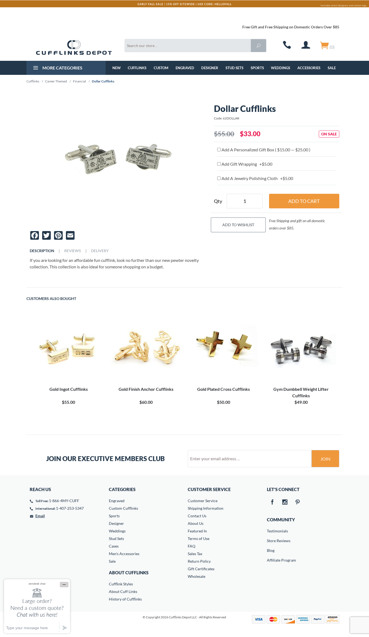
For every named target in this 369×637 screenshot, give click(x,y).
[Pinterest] (297, 502)
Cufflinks (137, 68)
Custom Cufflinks (123, 508)
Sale (332, 68)
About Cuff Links (123, 591)
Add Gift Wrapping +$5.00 (246, 163)
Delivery (100, 251)
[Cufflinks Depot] (73, 47)
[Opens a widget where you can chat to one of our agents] (37, 606)
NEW (116, 68)
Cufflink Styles (121, 584)
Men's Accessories (124, 553)
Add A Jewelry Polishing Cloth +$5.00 (257, 178)
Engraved (185, 68)
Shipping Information (205, 508)
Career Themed (56, 81)
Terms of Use (198, 538)
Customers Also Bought (51, 298)
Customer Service (202, 500)
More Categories (62, 67)
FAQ (191, 546)
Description (42, 251)
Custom (161, 68)
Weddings (280, 68)
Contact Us (197, 515)
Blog (270, 550)
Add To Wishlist (238, 224)
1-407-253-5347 (70, 508)
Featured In (197, 531)
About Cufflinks (129, 572)
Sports (257, 68)
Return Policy (199, 561)
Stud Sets (234, 68)
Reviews (72, 251)
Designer (209, 68)
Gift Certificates (201, 568)
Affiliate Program (270, 560)
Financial (79, 81)
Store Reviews (270, 540)
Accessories (308, 68)
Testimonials (270, 531)
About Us (195, 523)
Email (40, 515)
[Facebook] (272, 502)
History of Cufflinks (125, 599)
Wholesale (196, 576)
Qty (218, 201)
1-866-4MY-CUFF (64, 500)
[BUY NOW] (68, 348)
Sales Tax (195, 553)
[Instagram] (285, 502)
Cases (114, 546)
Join (325, 458)
